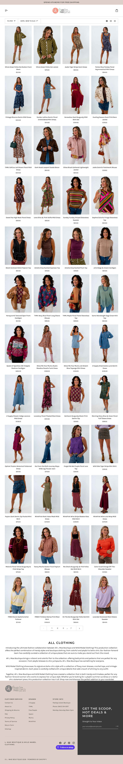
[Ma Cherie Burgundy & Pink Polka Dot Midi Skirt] (75, 544)
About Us (8, 706)
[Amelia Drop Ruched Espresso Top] (47, 245)
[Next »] (79, 628)
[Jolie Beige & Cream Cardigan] (104, 245)
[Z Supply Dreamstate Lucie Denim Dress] (104, 343)
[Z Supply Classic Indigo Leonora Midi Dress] (18, 394)
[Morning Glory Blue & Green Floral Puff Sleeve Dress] (104, 394)
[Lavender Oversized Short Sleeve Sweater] (104, 594)
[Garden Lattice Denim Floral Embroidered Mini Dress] (47, 95)
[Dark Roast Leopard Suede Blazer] (47, 145)
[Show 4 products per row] (115, 21)
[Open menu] (8, 10)
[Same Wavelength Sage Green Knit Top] (104, 293)
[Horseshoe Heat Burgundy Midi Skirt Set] (75, 95)
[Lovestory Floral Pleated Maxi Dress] (47, 394)
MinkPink (32, 721)
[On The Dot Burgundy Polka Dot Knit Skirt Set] (75, 594)
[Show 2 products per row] (107, 21)
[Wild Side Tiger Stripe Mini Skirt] (104, 444)
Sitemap (8, 729)
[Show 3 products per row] (111, 21)
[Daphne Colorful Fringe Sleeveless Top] (104, 195)
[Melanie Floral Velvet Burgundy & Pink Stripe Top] (18, 544)
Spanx (31, 714)
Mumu (31, 718)
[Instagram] (74, 743)
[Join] (116, 726)
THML (31, 706)
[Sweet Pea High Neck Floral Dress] (18, 195)
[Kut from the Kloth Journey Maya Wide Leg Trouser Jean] (47, 444)
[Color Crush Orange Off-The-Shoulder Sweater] (104, 544)
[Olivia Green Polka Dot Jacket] (47, 45)
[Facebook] (60, 743)
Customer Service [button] (13, 699)
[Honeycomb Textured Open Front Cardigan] (18, 293)
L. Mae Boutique (14, 759)
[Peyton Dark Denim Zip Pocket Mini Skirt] (18, 494)
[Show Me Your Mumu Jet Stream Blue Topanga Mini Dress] (75, 343)
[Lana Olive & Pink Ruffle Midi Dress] (47, 195)
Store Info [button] (58, 699)
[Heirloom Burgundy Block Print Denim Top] (75, 394)
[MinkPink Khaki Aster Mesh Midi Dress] (47, 494)
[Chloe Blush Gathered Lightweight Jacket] (75, 145)
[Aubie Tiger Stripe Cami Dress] (75, 45)
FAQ (6, 714)
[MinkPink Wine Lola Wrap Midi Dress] (104, 494)
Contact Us (9, 703)
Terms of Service (11, 721)
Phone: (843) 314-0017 (60, 706)
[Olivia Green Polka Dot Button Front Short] (18, 45)
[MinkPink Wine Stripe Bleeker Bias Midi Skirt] (75, 494)
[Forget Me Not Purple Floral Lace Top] (75, 444)
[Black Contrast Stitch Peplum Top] (18, 245)
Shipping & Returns (12, 710)
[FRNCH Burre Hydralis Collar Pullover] (18, 594)
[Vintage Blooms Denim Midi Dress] (18, 95)
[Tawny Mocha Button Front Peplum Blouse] (47, 544)
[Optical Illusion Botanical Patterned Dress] (18, 444)
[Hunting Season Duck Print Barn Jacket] (104, 95)
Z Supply (32, 703)
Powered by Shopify (37, 759)
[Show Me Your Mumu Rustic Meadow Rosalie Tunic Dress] (47, 343)
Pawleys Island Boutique (61, 703)
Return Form (9, 725)
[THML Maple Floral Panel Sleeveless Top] (75, 293)
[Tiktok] (65, 743)
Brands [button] (32, 699)
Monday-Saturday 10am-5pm (63, 710)
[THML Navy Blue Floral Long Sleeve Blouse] (47, 293)
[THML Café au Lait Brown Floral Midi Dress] (18, 145)
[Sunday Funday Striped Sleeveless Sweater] (75, 195)
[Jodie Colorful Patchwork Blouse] (104, 145)
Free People (33, 710)
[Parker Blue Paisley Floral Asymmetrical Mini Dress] (104, 45)
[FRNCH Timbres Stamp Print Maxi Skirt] (47, 594)
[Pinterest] (69, 743)
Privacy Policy (10, 718)
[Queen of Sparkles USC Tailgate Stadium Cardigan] (18, 343)
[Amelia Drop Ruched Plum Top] (75, 245)
